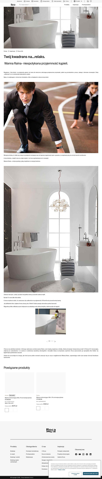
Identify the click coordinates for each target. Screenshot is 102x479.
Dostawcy (44, 469)
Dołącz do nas (46, 466)
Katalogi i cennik (15, 457)
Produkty (66, 4)
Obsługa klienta (31, 446)
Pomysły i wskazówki (63, 451)
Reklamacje (29, 457)
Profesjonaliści (86, 4)
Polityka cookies (61, 469)
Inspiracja (75, 4)
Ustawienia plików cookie (75, 474)
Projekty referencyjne (63, 454)
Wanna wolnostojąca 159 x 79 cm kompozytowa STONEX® (49, 398)
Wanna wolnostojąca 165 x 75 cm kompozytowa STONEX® (18, 398)
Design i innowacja (47, 460)
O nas (44, 446)
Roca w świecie (46, 454)
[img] (7, 410)
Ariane (7, 395)
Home (5, 51)
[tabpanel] (51, 323)
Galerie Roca (61, 457)
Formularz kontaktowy (32, 451)
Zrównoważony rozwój (48, 457)
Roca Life (20, 51)
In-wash (12, 454)
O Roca (44, 451)
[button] (20, 4)
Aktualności (45, 463)
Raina (9, 161)
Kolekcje (12, 451)
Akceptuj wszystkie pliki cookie (91, 473)
